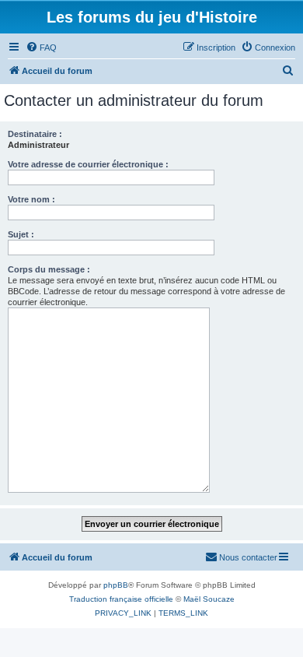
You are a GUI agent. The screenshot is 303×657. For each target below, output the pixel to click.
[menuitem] (41, 47)
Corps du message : (49, 269)
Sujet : (21, 234)
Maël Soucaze (209, 599)
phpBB (115, 585)
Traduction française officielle (121, 599)
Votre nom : (31, 199)
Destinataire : (35, 134)
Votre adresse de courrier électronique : (88, 164)
